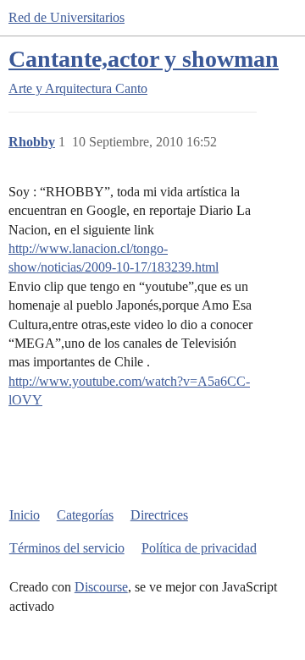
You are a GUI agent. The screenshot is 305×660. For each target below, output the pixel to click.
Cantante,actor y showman (143, 59)
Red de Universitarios (66, 17)
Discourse (101, 587)
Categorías (85, 515)
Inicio (24, 515)
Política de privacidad (199, 548)
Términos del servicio (67, 548)
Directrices (159, 515)
